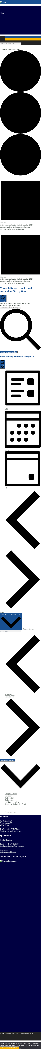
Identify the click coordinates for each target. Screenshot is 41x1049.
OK (2, 1048)
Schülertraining (10, 23)
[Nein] (20, 1048)
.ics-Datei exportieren (12, 802)
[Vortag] (23, 549)
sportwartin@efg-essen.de (14, 846)
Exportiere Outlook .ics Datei (15, 804)
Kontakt (7, 33)
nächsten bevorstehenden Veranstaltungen (15, 228)
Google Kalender (11, 794)
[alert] (20, 203)
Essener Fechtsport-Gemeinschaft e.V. (19, 1033)
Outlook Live (9, 800)
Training (8, 21)
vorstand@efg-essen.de (13, 831)
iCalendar (8, 796)
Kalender (8, 31)
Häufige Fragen (10, 29)
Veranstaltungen (10, 812)
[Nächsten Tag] (23, 608)
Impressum (4, 850)
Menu (2, 13)
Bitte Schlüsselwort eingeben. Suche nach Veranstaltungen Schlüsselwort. (15, 304)
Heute (2, 612)
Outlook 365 (9, 798)
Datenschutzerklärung (8, 852)
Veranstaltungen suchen (9, 352)
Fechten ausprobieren (12, 27)
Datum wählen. (28, 629)
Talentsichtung (10, 25)
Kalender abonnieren (7, 760)
